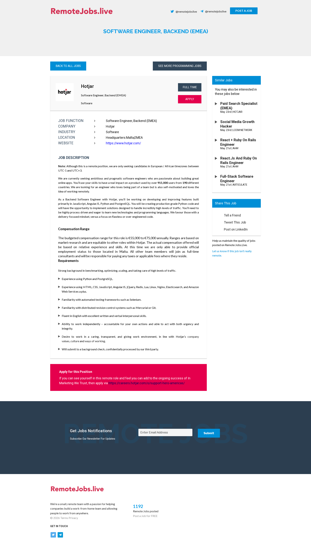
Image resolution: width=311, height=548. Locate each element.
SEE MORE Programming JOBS (179, 66)
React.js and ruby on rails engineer (238, 160)
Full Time (190, 87)
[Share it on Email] (216, 214)
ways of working (95, 341)
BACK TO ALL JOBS (68, 66)
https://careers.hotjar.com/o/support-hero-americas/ (147, 383)
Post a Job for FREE (145, 516)
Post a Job (243, 10)
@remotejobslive (186, 11)
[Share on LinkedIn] (216, 228)
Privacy (73, 517)
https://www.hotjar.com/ (123, 143)
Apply (189, 99)
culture (75, 341)
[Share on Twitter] (216, 221)
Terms (64, 517)
